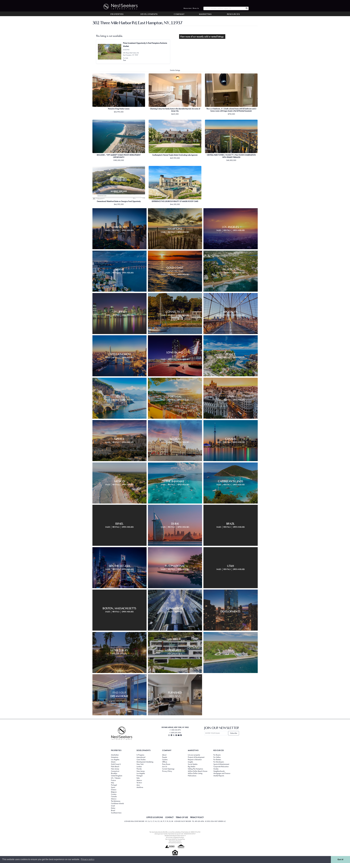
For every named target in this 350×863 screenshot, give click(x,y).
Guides (215, 769)
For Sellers (217, 757)
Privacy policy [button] (87, 859)
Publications (192, 776)
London (139, 766)
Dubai (113, 808)
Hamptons (114, 757)
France (113, 780)
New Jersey (115, 769)
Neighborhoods (219, 771)
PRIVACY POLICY (197, 817)
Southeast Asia (116, 813)
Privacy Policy (167, 771)
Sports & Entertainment (221, 764)
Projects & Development (196, 757)
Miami (113, 762)
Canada (114, 796)
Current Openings (168, 769)
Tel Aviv (139, 783)
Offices (164, 762)
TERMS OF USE (182, 817)
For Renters (217, 759)
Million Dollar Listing (195, 773)
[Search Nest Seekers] (247, 8)
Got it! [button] (340, 859)
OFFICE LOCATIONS (154, 817)
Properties (116, 14)
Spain (113, 787)
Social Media (192, 764)
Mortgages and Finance (221, 773)
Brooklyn (114, 773)
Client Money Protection (175, 841)
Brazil (113, 810)
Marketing (205, 14)
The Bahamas (115, 801)
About (164, 755)
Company (179, 14)
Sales (107, 230)
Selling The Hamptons (195, 769)
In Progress (140, 755)
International (141, 757)
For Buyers (217, 755)
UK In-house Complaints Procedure (175, 837)
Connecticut (115, 771)
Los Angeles (115, 759)
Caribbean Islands (117, 803)
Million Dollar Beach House (197, 771)
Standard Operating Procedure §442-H (175, 835)
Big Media (191, 766)
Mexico (113, 799)
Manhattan (115, 755)
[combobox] (224, 8)
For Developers (218, 762)
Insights (190, 762)
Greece (113, 790)
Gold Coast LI (116, 764)
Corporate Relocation (221, 766)
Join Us (164, 766)
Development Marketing (145, 762)
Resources (233, 14)
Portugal (114, 785)
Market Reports (218, 776)
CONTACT (169, 817)
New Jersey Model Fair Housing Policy (175, 839)
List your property (194, 755)
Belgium (114, 792)
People (164, 757)
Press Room (166, 764)
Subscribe (233, 733)
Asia (138, 785)
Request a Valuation (195, 759)
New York (140, 764)
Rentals (116, 230)
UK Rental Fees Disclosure (175, 843)
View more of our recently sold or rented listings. (202, 36)
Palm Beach (115, 766)
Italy (112, 783)
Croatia (113, 794)
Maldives (140, 787)
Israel (113, 806)
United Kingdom (116, 776)
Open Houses (128, 230)
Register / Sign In (191, 8)
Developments (149, 14)
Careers (165, 759)
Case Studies (141, 759)
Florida (139, 769)
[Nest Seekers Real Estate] (119, 6)
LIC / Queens (115, 778)
